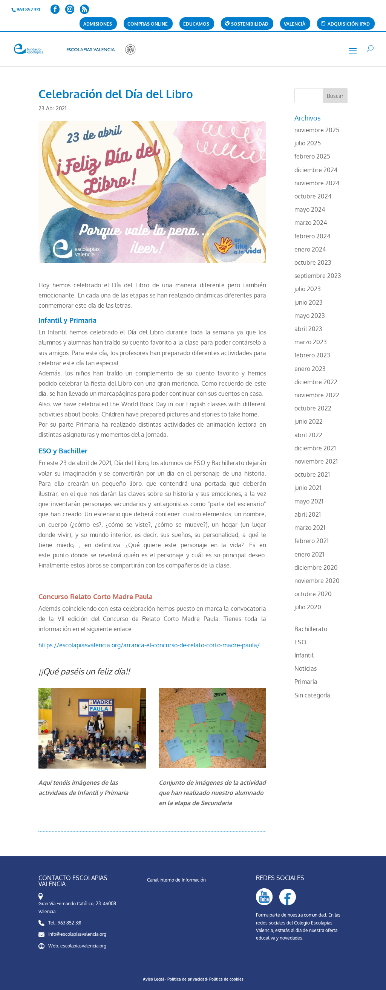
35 (57, 752)
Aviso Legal (153, 979)
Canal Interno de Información (176, 880)
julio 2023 (307, 289)
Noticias (305, 668)
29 (119, 741)
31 (132, 741)
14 (125, 731)
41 (95, 752)
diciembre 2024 (315, 170)
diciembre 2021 (315, 448)
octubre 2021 (312, 474)
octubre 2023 (312, 262)
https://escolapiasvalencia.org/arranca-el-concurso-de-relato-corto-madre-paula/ (149, 645)
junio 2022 (308, 421)
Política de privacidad (187, 979)
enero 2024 (310, 249)
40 (89, 752)
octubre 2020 (313, 594)
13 (119, 731)
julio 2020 (307, 607)
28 (113, 741)
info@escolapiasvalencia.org (77, 934)
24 (87, 741)
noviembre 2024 (316, 183)
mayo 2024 (309, 209)
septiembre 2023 (317, 275)
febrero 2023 (312, 355)
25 (93, 741)
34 (50, 752)
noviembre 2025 (316, 130)
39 (82, 752)
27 (106, 741)
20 (61, 741)
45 (121, 752)
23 (81, 741)
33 (44, 752)
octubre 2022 (312, 408)
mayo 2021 (308, 501)
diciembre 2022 (315, 382)
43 (108, 752)
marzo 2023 (310, 342)
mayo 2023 (309, 315)
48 (140, 752)
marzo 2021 (309, 527)
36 (63, 752)
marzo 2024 (310, 222)
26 (100, 741)
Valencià (294, 24)
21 (68, 741)
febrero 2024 (312, 236)
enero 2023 (310, 368)
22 (74, 741)
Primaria (305, 681)
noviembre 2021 (316, 461)
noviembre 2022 (316, 395)
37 (70, 752)
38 (76, 752)
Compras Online (147, 24)
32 (138, 741)
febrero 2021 (311, 541)
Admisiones (97, 24)
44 (114, 752)
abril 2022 (308, 435)
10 (100, 731)
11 (106, 731)
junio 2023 (308, 302)
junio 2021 (307, 487)
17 (42, 741)
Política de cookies (226, 979)
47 (134, 752)
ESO (300, 642)
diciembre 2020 (316, 567)
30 (125, 741)
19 (55, 741)
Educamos (196, 24)
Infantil (303, 655)
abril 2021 (307, 514)
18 (48, 741)
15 (132, 731)
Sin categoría (312, 695)
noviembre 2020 (317, 580)
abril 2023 (308, 329)
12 (113, 731)
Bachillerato (310, 629)
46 (127, 752)
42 (102, 752)
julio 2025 (307, 143)
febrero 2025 (312, 156)
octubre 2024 (312, 196)
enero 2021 (309, 554)
